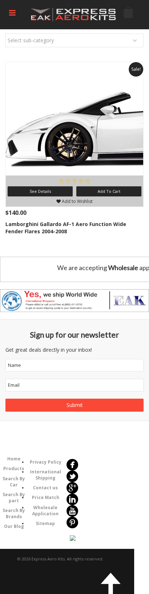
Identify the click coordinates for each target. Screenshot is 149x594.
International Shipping (45, 475)
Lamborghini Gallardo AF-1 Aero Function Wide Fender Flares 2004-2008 (65, 228)
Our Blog (14, 526)
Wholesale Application (45, 510)
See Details (40, 191)
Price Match (45, 497)
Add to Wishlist (77, 201)
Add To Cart (109, 191)
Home (14, 459)
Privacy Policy (45, 462)
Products (13, 468)
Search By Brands (14, 513)
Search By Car (14, 482)
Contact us (45, 488)
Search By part (14, 497)
